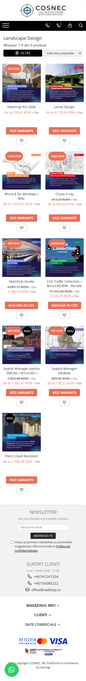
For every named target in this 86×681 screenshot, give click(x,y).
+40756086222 (45, 583)
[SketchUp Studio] (21, 257)
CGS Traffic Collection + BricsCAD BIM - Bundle (64, 283)
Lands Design (64, 107)
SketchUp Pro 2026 (21, 107)
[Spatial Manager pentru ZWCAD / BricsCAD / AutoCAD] (21, 345)
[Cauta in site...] (81, 25)
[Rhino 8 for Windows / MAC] (21, 170)
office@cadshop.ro (46, 589)
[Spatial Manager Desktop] (64, 345)
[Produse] (6, 26)
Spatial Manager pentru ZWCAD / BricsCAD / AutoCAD (21, 370)
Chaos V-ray (64, 194)
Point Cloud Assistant (21, 456)
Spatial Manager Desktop (64, 370)
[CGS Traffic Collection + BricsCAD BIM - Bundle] (64, 257)
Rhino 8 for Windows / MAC (22, 196)
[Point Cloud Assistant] (21, 432)
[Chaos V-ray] (64, 170)
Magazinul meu (41, 605)
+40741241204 (45, 576)
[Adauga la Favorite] (21, 140)
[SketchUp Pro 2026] (21, 83)
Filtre (25, 53)
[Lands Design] (64, 83)
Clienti (41, 614)
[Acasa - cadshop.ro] (43, 10)
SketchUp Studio (21, 281)
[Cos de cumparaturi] (70, 25)
